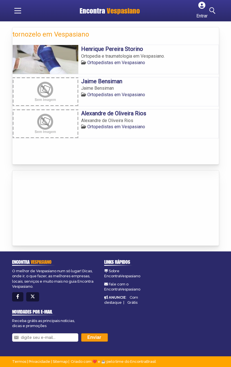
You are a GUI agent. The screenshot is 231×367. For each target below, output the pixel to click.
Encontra (110, 10)
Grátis (132, 302)
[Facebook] (17, 296)
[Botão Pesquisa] (213, 10)
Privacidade (39, 361)
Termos (19, 361)
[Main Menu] (17, 10)
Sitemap (60, 361)
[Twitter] (32, 296)
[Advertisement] (54, 208)
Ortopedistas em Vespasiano (116, 62)
